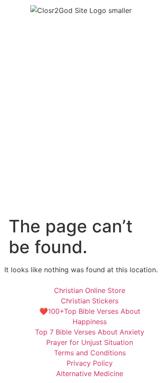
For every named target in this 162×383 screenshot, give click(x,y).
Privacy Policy (90, 363)
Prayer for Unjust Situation (89, 342)
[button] (81, 32)
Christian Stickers (89, 300)
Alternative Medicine (89, 373)
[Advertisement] (81, 130)
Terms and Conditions (90, 352)
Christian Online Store (89, 290)
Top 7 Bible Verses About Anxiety (89, 332)
